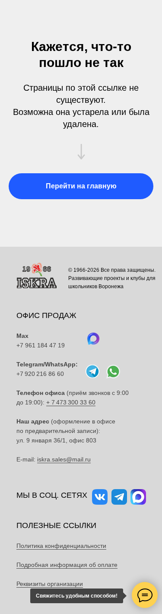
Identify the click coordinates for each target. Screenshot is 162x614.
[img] (113, 372)
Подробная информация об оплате (67, 564)
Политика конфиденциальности (61, 545)
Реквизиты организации (49, 583)
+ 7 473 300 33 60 (70, 402)
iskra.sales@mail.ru (64, 459)
